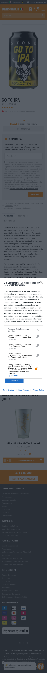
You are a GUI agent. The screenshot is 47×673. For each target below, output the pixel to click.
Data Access (23, 390)
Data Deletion (8, 390)
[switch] (37, 336)
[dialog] (23, 336)
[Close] (41, 283)
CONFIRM (14, 380)
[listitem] (23, 330)
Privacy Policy (38, 390)
